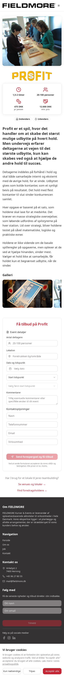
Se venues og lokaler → (32, 484)
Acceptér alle (52, 671)
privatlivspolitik (10, 663)
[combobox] (32, 377)
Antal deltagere (14, 337)
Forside (6, 540)
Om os (5, 544)
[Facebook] (4, 637)
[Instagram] (9, 637)
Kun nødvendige (12, 671)
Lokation (10, 350)
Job (4, 548)
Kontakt (6, 553)
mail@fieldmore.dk (16, 581)
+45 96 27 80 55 (14, 576)
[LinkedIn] (14, 637)
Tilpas (32, 671)
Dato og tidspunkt (15, 362)
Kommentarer (13, 392)
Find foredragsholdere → (32, 490)
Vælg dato (19, 368)
